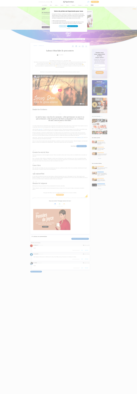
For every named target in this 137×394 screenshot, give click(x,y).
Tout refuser (68, 28)
